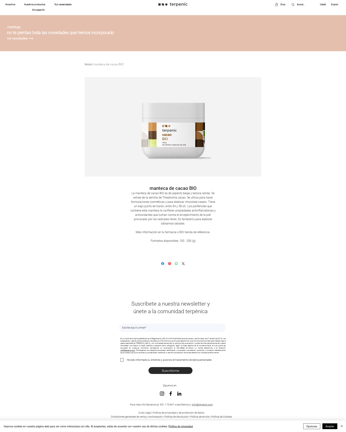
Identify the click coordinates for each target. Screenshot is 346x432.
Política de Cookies (221, 416)
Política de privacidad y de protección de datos (178, 412)
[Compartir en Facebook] (163, 263)
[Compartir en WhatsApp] (176, 263)
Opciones (311, 426)
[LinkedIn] (179, 393)
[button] (10, 4)
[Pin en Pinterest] (169, 263)
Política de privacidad (180, 426)
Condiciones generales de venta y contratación (137, 416)
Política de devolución (176, 416)
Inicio (88, 64)
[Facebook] (171, 393)
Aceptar (329, 426)
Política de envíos (199, 416)
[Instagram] (162, 393)
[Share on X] (183, 263)
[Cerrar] (342, 426)
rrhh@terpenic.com (127, 350)
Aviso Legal (144, 412)
